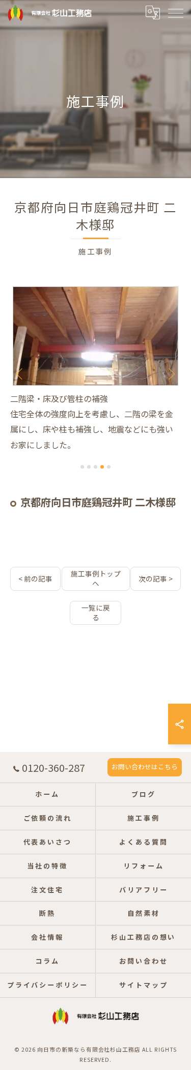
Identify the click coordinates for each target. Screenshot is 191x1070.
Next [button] (170, 373)
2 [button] (89, 467)
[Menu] (175, 13)
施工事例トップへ (96, 578)
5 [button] (109, 467)
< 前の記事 (35, 578)
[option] (96, 369)
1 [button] (82, 467)
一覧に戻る (95, 612)
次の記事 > (156, 578)
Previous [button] (20, 373)
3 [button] (95, 467)
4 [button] (102, 467)
